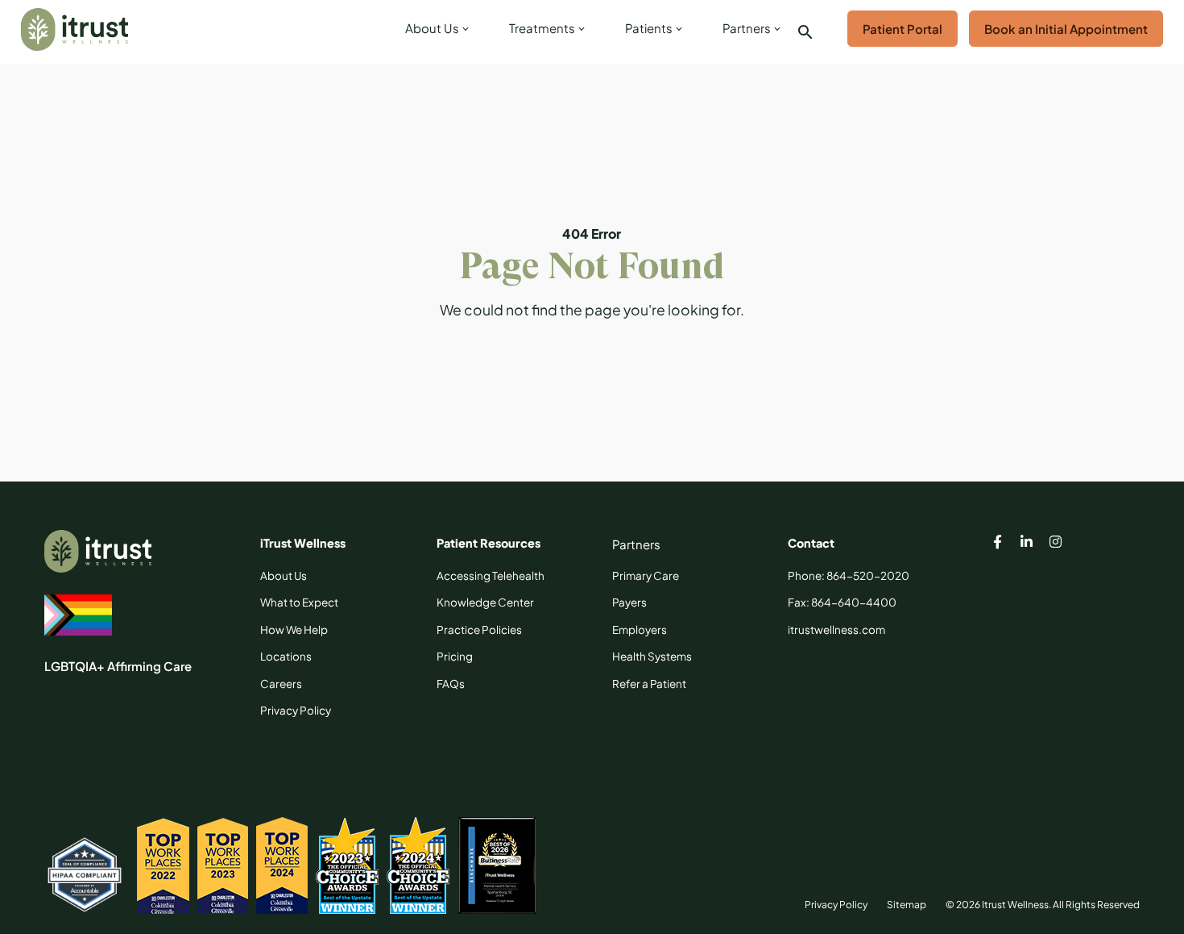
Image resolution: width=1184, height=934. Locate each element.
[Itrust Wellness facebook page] (998, 544)
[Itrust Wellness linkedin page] (1027, 544)
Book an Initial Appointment (1066, 28)
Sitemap (906, 905)
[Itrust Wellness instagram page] (1056, 544)
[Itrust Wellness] (74, 29)
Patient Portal (902, 28)
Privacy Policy (836, 905)
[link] (434, 32)
